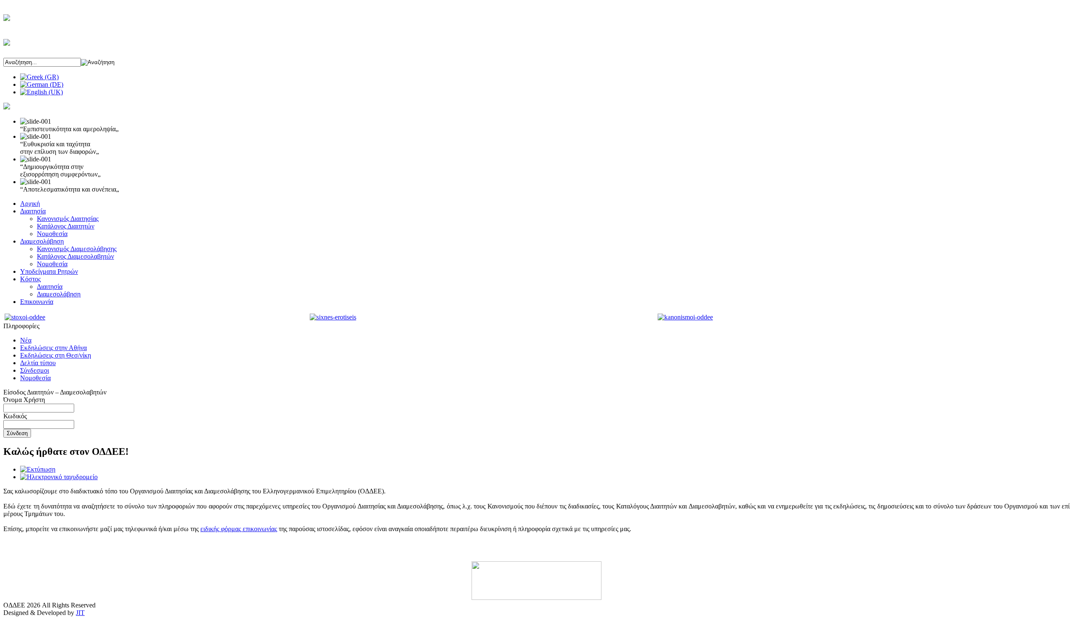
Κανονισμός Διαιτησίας (67, 218)
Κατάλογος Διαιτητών (65, 226)
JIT (80, 612)
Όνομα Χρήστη (24, 399)
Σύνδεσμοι (34, 370)
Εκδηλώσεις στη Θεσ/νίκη (55, 355)
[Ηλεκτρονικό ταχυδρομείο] (59, 476)
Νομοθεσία (52, 233)
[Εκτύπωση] (37, 469)
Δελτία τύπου (38, 362)
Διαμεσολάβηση (42, 241)
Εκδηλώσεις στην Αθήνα (53, 347)
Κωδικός (15, 416)
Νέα (25, 340)
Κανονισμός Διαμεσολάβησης (77, 248)
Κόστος (30, 279)
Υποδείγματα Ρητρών (49, 271)
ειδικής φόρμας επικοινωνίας (238, 528)
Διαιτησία (33, 211)
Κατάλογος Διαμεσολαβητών (75, 256)
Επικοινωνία (36, 301)
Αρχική (30, 203)
